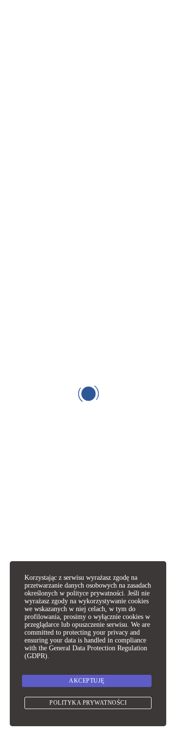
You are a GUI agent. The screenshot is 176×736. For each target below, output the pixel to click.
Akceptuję (87, 680)
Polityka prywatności (88, 702)
